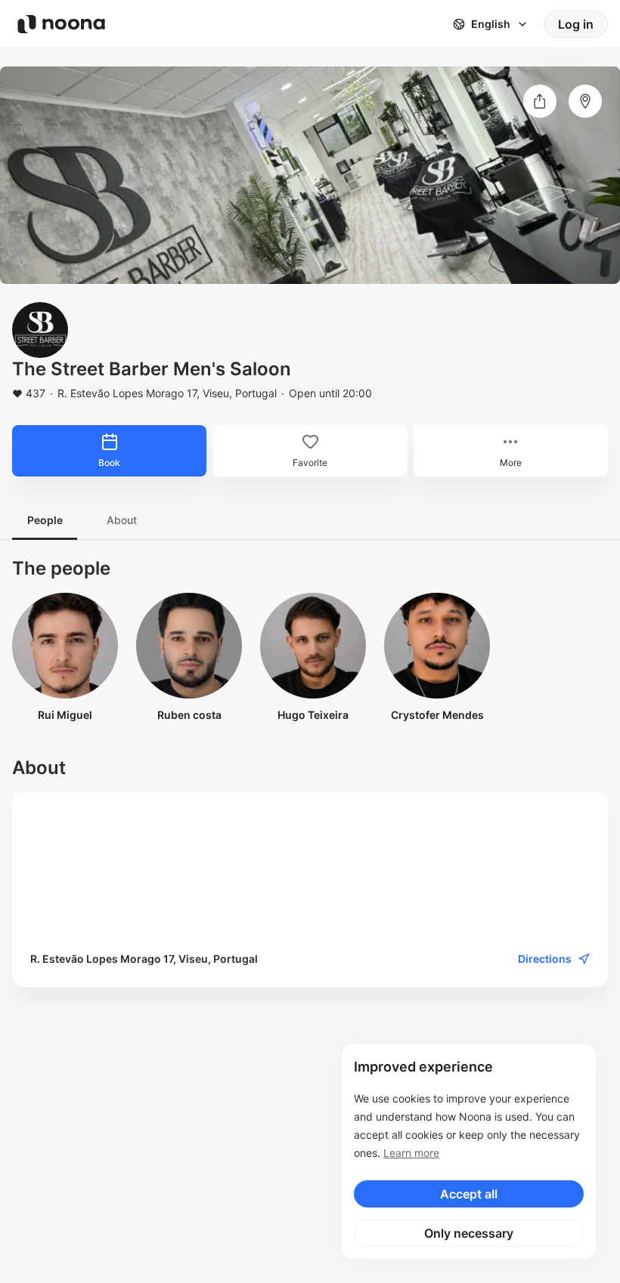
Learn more (411, 1152)
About (122, 520)
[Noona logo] (61, 24)
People (45, 520)
